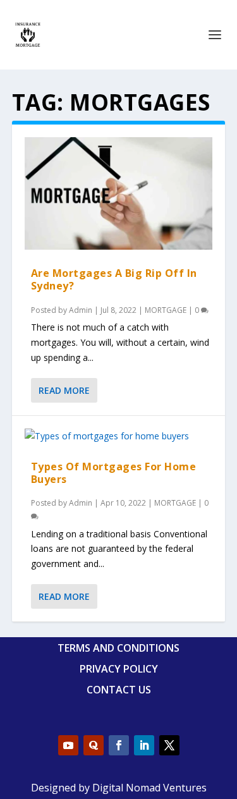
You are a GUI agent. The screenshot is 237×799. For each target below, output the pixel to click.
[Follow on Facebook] (119, 745)
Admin (80, 310)
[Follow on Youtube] (68, 745)
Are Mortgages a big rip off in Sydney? (114, 279)
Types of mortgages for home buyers (114, 472)
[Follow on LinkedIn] (144, 745)
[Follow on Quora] (93, 745)
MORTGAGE (165, 310)
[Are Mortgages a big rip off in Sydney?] (119, 193)
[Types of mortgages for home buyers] (119, 436)
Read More (64, 390)
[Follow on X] (169, 745)
